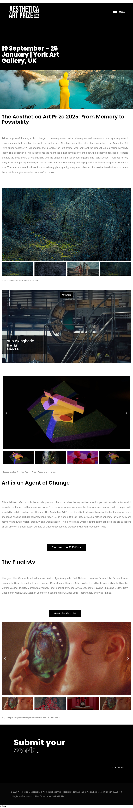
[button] (4, 224)
